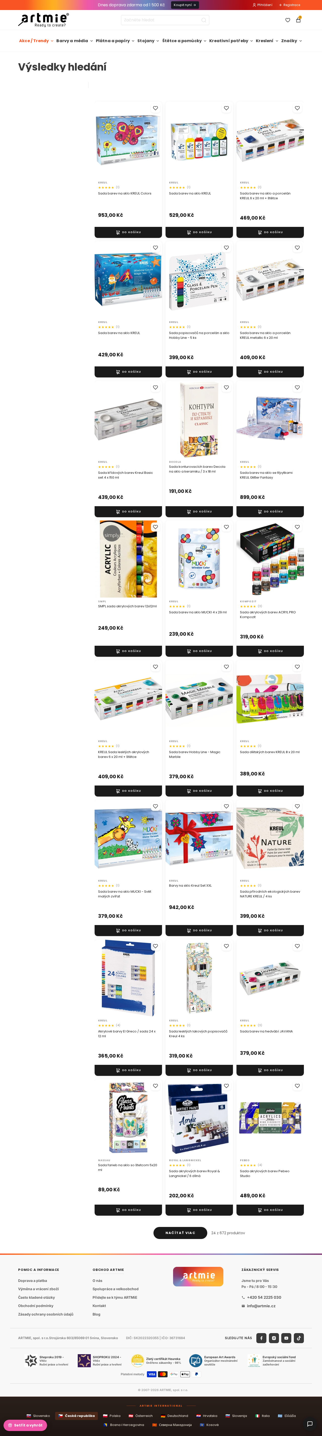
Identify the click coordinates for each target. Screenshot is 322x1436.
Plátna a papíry (113, 41)
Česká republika (76, 1415)
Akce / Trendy (34, 41)
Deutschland (174, 1415)
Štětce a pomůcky (182, 41)
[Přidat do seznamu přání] (155, 108)
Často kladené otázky (36, 1297)
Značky (289, 41)
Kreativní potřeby (228, 41)
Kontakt (99, 1306)
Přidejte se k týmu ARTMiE (115, 1297)
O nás (97, 1280)
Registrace (292, 5)
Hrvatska (206, 1415)
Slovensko (38, 1415)
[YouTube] (286, 1338)
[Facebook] (261, 1338)
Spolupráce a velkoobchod (116, 1289)
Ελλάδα (287, 1415)
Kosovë (209, 1424)
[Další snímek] (153, 279)
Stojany (145, 41)
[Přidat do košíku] (128, 232)
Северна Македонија (172, 1424)
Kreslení (264, 41)
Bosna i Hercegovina (123, 1424)
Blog (96, 1314)
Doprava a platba (32, 1280)
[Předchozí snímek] (104, 279)
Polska (111, 1415)
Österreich (141, 1415)
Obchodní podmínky (35, 1306)
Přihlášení (264, 5)
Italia (262, 1415)
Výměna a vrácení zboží (38, 1289)
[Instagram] (274, 1338)
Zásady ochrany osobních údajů (45, 1314)
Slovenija (236, 1415)
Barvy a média (72, 41)
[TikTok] (299, 1338)
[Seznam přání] (288, 20)
